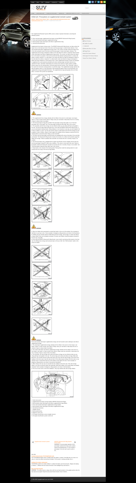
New (38, 2)
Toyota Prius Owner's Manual (89, 58)
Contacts (54, 2)
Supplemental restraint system (37, 20)
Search (61, 2)
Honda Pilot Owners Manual (89, 53)
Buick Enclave (40, 13)
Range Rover (85, 13)
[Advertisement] (55, 27)
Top (42, 2)
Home (32, 2)
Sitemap (47, 2)
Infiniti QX (61, 13)
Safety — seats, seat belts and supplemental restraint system (58, 19)
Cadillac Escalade (52, 13)
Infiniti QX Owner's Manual (41, 19)
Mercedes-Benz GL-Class (73, 13)
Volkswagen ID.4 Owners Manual (90, 55)
